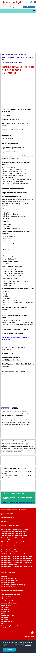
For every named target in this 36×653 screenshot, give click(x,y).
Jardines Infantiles (7, 514)
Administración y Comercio (10, 594)
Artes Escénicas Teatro (9, 603)
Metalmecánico (6, 622)
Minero (3, 624)
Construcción (5, 609)
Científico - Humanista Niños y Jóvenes (14, 529)
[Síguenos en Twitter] (31, 2)
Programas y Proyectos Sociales (12, 626)
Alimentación (6, 599)
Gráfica (3, 613)
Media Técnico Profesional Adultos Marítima (16, 566)
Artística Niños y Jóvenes (9, 540)
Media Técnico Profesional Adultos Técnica (16, 558)
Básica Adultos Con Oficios (10, 552)
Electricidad (5, 611)
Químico (4, 628)
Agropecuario (6, 597)
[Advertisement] (18, 32)
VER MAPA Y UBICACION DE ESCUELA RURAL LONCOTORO (18, 502)
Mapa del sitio (29, 636)
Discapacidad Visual (8, 582)
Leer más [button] (28, 645)
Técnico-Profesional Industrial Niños (13, 531)
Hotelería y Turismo (8, 615)
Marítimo (4, 619)
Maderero (4, 617)
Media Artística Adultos (9, 564)
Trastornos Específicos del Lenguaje (13, 585)
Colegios (4, 521)
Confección (5, 607)
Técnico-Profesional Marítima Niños (13, 538)
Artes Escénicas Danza (9, 601)
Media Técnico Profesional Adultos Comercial (16, 556)
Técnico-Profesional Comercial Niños (14, 536)
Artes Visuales (6, 605)
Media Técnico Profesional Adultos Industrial (16, 560)
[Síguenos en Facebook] (34, 2)
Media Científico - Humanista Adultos (14, 554)
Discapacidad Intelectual (9, 580)
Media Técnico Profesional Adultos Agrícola (16, 562)
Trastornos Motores (8, 587)
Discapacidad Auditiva (9, 578)
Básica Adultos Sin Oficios (10, 550)
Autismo (4, 576)
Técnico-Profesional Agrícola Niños (13, 542)
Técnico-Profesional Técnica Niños (13, 533)
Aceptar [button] (9, 649)
